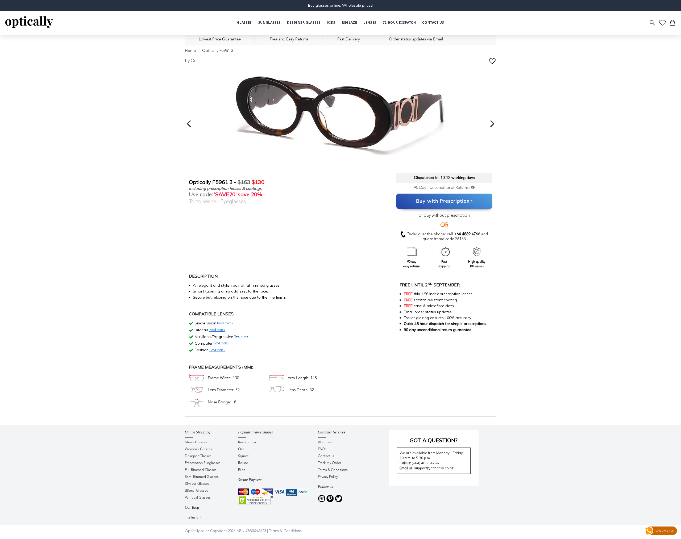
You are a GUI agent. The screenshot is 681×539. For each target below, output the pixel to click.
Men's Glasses (196, 442)
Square (243, 456)
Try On (190, 61)
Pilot (241, 470)
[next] (491, 123)
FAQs (322, 449)
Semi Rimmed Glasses (202, 477)
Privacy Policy (328, 477)
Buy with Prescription (443, 201)
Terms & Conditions (333, 470)
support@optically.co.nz (434, 468)
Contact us (326, 456)
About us (325, 442)
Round (243, 463)
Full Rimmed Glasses (201, 470)
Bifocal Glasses (196, 490)
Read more (224, 323)
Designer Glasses (198, 456)
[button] (331, 23)
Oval (241, 449)
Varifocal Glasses (198, 497)
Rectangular (247, 442)
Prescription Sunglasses (203, 463)
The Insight (193, 517)
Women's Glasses (198, 449)
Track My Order (329, 463)
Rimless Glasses (197, 484)
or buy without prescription (444, 216)
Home (190, 51)
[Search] (652, 23)
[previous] (189, 123)
